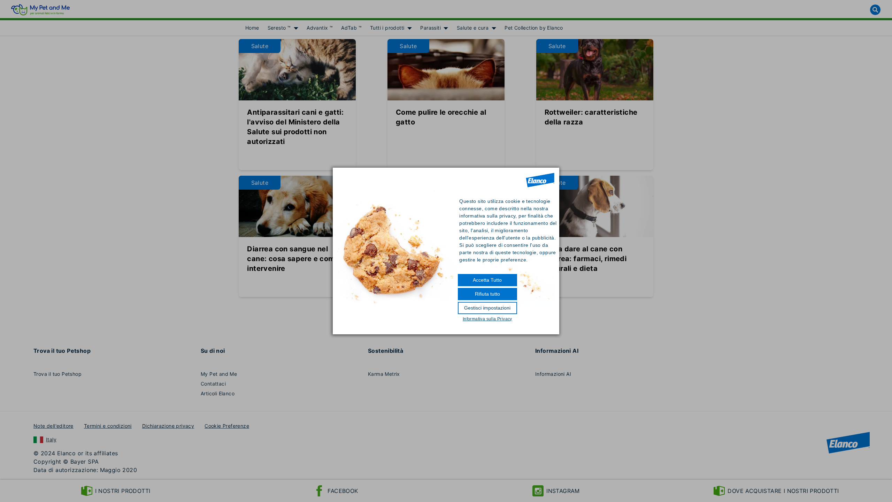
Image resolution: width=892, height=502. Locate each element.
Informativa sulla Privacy (487, 319)
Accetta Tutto (487, 280)
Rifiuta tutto (487, 294)
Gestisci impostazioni (487, 308)
